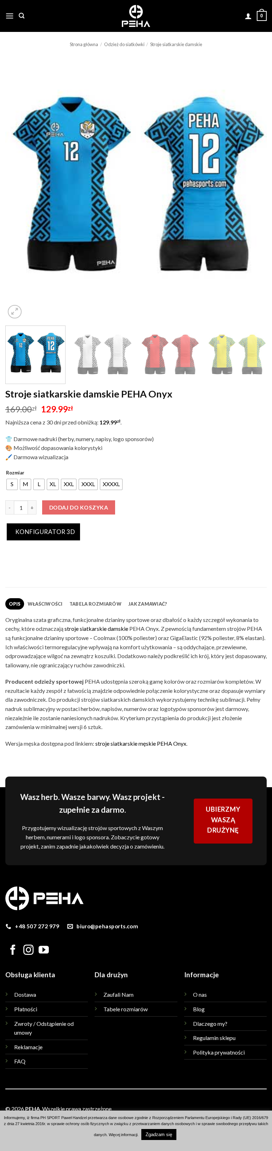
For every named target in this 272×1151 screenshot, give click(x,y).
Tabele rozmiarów (125, 1009)
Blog (199, 1009)
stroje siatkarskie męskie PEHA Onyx (140, 743)
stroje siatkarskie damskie (96, 628)
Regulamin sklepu (214, 1037)
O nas (200, 994)
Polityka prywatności (219, 1052)
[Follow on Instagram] (28, 950)
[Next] (252, 189)
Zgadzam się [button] (159, 1134)
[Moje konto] (248, 16)
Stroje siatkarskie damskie (176, 44)
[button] (9, 15)
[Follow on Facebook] (13, 950)
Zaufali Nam (118, 994)
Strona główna (84, 44)
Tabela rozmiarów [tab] (95, 604)
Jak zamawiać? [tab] (147, 604)
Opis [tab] (15, 604)
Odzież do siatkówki (124, 44)
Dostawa (25, 994)
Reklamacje (28, 1047)
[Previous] (19, 189)
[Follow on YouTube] (44, 950)
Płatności (25, 1009)
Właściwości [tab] (45, 604)
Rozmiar (15, 473)
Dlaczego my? (210, 1023)
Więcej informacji (123, 1135)
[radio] (12, 484)
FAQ (20, 1061)
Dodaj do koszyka (78, 507)
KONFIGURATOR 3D (44, 531)
